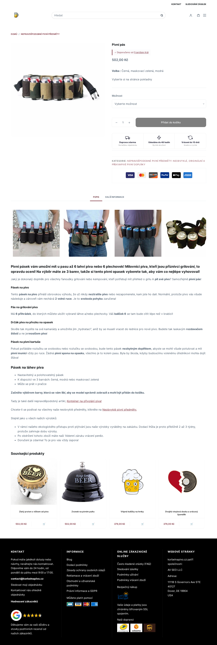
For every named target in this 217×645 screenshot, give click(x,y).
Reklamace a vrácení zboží (83, 575)
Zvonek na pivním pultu (83, 511)
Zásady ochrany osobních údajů (86, 570)
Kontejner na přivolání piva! (84, 401)
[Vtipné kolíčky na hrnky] (132, 482)
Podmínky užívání (127, 574)
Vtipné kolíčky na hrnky (132, 511)
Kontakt (176, 4)
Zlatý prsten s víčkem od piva (33, 511)
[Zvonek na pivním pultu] (83, 482)
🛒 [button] (142, 524)
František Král (141, 52)
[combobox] (106, 15)
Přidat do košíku (171, 122)
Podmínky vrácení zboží (131, 580)
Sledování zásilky (127, 569)
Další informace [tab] (114, 197)
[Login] (191, 15)
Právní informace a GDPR (82, 591)
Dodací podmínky (77, 565)
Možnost (117, 95)
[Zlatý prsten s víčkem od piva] (34, 482)
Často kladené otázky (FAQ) (134, 564)
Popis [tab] (96, 197)
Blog (69, 559)
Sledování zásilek (195, 4)
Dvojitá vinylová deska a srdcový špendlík (181, 513)
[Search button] (162, 15)
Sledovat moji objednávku (26, 584)
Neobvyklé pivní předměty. (119, 409)
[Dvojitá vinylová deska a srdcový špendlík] (182, 482)
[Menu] (204, 15)
